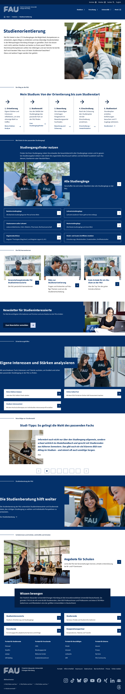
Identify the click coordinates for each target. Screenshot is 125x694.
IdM (66, 658)
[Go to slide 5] (72, 471)
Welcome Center (40, 654)
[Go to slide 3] (59, 471)
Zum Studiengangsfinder (36, 124)
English (118, 2)
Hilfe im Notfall (69, 669)
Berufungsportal (40, 650)
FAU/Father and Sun (11, 684)
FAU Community (100, 658)
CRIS (36, 646)
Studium (80, 10)
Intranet (68, 650)
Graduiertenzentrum (42, 658)
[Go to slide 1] (47, 471)
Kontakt (59, 669)
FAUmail (7, 646)
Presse (97, 650)
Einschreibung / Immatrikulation (85, 127)
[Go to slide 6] (78, 471)
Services (91, 2)
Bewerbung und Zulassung (59, 127)
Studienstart (108, 126)
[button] (32, 213)
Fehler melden (116, 669)
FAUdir (67, 646)
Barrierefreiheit (99, 669)
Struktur (100, 2)
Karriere (98, 654)
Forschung (92, 10)
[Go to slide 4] (65, 471)
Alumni (97, 646)
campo (7, 654)
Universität (105, 10)
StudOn (7, 650)
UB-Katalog (8, 658)
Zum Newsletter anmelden (16, 325)
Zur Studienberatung (7, 517)
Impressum (79, 669)
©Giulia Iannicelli (10, 689)
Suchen (109, 2)
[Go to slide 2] (53, 471)
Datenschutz (88, 669)
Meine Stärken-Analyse (10, 127)
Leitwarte (68, 654)
